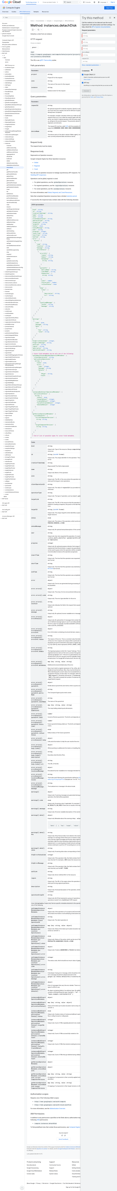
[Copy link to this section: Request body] (44, 142)
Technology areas (31, 2)
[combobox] (72, 2)
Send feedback (63, 1139)
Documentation (40, 21)
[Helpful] (62, 1135)
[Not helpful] (65, 1135)
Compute (49, 21)
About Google (31, 1183)
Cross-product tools (49, 2)
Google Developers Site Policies (66, 1148)
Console (88, 2)
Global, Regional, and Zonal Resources (60, 192)
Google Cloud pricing (32, 1168)
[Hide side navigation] (22, 1188)
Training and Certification (79, 1176)
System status (53, 1173)
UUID (66, 126)
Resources (45, 11)
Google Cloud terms (55, 1183)
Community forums (55, 1165)
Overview (5, 11)
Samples (36, 11)
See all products (31, 1165)
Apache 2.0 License (42, 1148)
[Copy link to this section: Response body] (45, 151)
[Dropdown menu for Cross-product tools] (58, 2)
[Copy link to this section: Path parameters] (47, 66)
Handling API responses (38, 175)
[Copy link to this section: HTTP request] (44, 39)
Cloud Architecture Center (79, 1173)
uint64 (56, 454)
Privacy (38, 1183)
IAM (38, 1120)
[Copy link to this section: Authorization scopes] (50, 1094)
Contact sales (31, 1173)
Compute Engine (13, 8)
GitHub (74, 1165)
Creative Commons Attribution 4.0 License (76, 1147)
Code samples (76, 1171)
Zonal (36, 169)
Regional (37, 166)
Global (36, 162)
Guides (14, 11)
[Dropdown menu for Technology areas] (39, 2)
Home (32, 21)
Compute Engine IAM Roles (78, 1127)
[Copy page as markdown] (38, 29)
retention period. (72, 196)
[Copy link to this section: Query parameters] (48, 97)
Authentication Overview (57, 1108)
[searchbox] (12, 17)
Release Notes (53, 1171)
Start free (109, 8)
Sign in (113, 2)
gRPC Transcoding (46, 60)
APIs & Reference (24, 11)
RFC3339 (50, 568)
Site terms (45, 1183)
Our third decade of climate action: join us (75, 1183)
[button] (12, 34)
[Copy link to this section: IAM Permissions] (46, 1114)
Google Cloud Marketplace (34, 1171)
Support (51, 1168)
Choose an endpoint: (36, 43)
